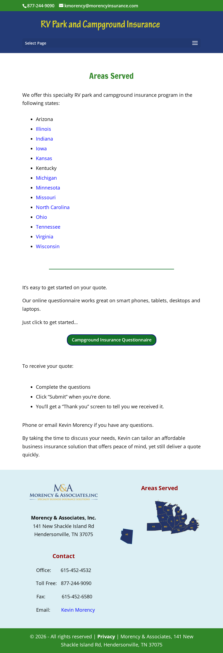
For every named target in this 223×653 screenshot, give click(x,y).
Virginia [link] (44, 236)
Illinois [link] (43, 129)
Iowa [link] (41, 148)
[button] (111, 43)
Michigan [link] (46, 178)
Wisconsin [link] (48, 246)
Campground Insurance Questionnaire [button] (111, 340)
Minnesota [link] (48, 187)
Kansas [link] (44, 158)
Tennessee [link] (48, 226)
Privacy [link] (106, 636)
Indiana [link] (44, 138)
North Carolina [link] (53, 207)
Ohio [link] (41, 217)
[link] (112, 24)
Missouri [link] (46, 197)
